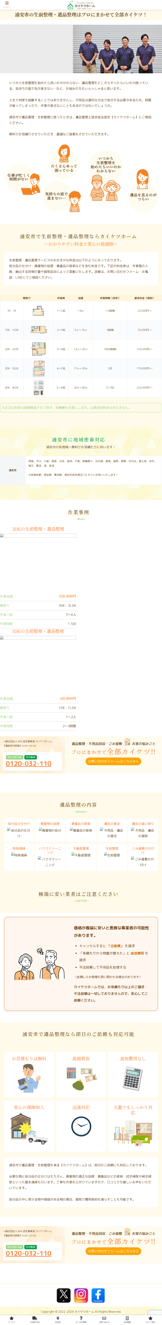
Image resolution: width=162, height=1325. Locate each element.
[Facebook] (98, 1295)
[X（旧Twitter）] (64, 1295)
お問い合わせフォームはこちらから (113, 761)
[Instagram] (81, 1295)
